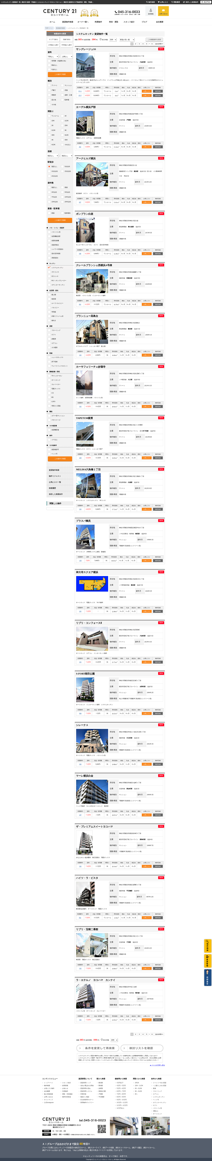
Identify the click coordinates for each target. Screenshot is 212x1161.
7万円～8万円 (121, 1094)
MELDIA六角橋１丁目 (88, 469)
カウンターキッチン (159, 1102)
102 (80, 406)
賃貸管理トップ (85, 1083)
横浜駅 (101, 1083)
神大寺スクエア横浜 (87, 572)
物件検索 (47, 1085)
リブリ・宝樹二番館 (87, 929)
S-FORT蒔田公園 (85, 673)
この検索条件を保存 (154, 39)
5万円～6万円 (121, 1088)
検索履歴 (52, 488)
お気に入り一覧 (55, 482)
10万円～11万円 (122, 1102)
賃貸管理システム (86, 1091)
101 (80, 662)
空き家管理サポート (87, 1100)
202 (80, 147)
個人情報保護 (48, 1094)
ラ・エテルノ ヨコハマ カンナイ (95, 980)
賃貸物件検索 (67, 22)
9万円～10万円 (122, 1100)
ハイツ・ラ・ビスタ (87, 878)
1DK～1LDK (139, 1085)
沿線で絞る (66, 39)
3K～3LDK (138, 1091)
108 (80, 253)
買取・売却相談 (67, 1094)
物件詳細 (158, 91)
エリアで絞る (53, 39)
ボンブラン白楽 (84, 213)
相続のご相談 (84, 1097)
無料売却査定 (66, 1097)
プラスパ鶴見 (83, 520)
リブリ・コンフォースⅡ (89, 623)
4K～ (136, 1094)
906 (80, 713)
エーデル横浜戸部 (86, 107)
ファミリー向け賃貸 (159, 1083)
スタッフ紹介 (129, 22)
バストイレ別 (157, 1108)
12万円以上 (120, 1108)
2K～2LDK (138, 1088)
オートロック (157, 1114)
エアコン (156, 1094)
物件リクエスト (55, 476)
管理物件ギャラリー (87, 1102)
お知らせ (65, 1088)
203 (80, 560)
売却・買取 (113, 22)
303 (80, 355)
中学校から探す (67, 45)
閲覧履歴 (177, 2)
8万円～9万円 (121, 1097)
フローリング (157, 1091)
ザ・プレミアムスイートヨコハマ (94, 826)
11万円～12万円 (122, 1105)
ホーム (52, 22)
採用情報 (150, 14)
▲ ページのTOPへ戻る (157, 1065)
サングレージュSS (86, 49)
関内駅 (101, 1085)
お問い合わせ (163, 14)
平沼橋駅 (101, 1097)
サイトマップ (48, 1100)
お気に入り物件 (49, 1088)
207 (80, 815)
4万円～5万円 (121, 1085)
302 (80, 764)
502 (80, 918)
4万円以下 (120, 1083)
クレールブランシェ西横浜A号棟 (94, 265)
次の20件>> (159, 44)
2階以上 (155, 1111)
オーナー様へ (83, 22)
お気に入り (146, 91)
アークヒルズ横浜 (86, 158)
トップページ (48, 1083)
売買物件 (98, 22)
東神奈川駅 (102, 1091)
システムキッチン (159, 1097)
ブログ (144, 22)
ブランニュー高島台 (87, 316)
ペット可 (156, 1100)
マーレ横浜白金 (84, 775)
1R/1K (137, 1083)
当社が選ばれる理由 (87, 1085)
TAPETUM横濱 (84, 418)
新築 (154, 1088)
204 (80, 458)
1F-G (80, 91)
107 (80, 202)
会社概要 (159, 22)
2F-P (80, 95)
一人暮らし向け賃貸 (159, 1085)
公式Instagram (49, 1102)
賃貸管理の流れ (85, 1088)
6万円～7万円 (121, 1091)
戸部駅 (101, 1094)
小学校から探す (53, 45)
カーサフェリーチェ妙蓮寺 (91, 366)
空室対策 (83, 1094)
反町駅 (101, 1088)
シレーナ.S (82, 725)
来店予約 (207, 2)
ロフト (155, 1105)
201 (80, 611)
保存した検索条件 (56, 494)
